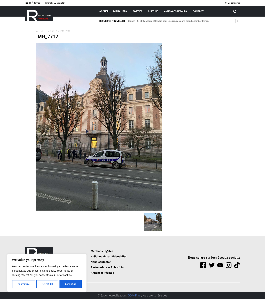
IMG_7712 (52, 31)
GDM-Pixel (134, 295)
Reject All (47, 284)
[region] (47, 273)
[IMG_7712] (99, 209)
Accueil (39, 31)
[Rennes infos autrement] (39, 15)
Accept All (70, 284)
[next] (237, 21)
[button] (234, 11)
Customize (23, 284)
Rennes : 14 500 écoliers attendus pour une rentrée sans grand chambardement (168, 21)
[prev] (232, 21)
